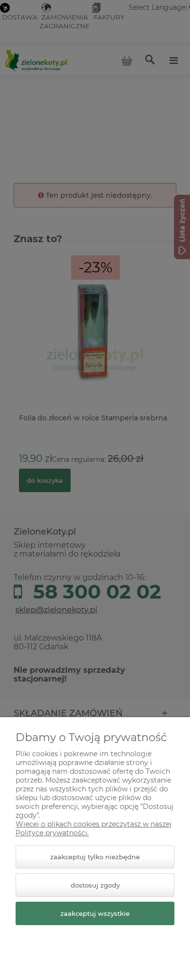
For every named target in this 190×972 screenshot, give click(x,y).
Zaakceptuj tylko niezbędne (95, 857)
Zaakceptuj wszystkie (95, 913)
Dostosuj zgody (95, 885)
